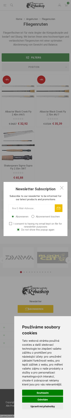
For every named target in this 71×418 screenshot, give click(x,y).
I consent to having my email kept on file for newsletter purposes (38, 225)
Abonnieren (22, 216)
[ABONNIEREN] (59, 208)
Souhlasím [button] (43, 392)
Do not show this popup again (37, 229)
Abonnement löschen (48, 216)
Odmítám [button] (42, 399)
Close (61, 187)
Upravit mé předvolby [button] (43, 406)
